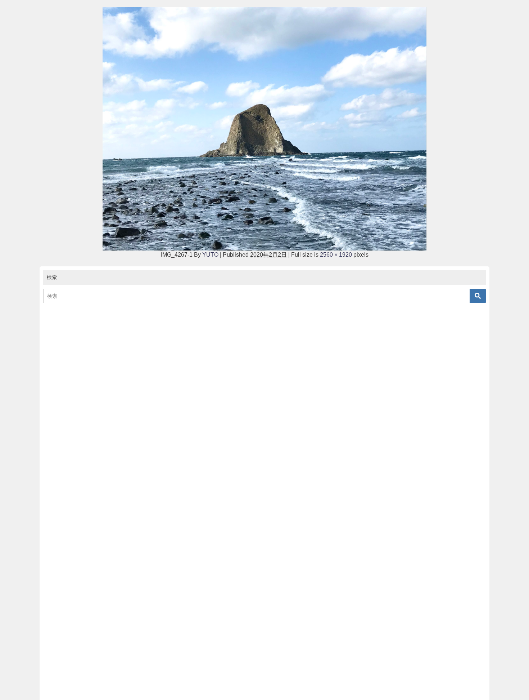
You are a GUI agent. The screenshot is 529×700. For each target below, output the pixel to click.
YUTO (210, 255)
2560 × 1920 (336, 255)
